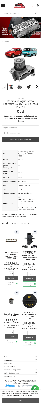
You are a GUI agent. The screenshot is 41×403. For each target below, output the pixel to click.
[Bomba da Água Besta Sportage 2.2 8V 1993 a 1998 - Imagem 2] (19, 86)
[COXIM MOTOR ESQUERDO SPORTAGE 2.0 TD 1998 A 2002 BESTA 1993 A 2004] (30, 258)
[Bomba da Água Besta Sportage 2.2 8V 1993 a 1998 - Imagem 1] (10, 86)
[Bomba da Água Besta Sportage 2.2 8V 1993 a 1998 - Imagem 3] (28, 86)
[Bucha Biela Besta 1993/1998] (11, 318)
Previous (3, 87)
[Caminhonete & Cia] (19, 5)
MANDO (20, 98)
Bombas (7, 42)
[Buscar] (36, 13)
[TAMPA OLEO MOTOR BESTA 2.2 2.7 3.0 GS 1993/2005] (30, 318)
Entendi (20, 400)
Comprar (11, 278)
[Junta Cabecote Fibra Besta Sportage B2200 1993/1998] (11, 258)
